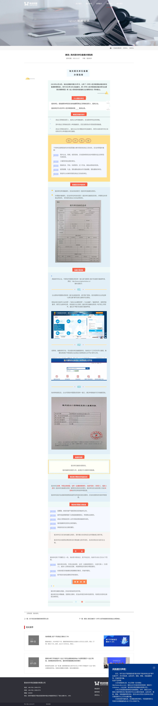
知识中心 (131, 48)
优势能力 (99, 3)
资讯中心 (109, 3)
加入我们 (120, 3)
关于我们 (79, 3)
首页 (120, 48)
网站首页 (97, 688)
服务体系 (89, 3)
